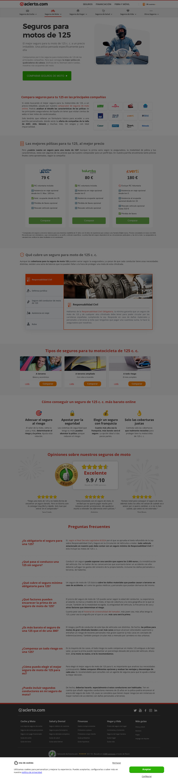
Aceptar (146, 769)
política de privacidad (32, 772)
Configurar (147, 776)
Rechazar (116, 762)
